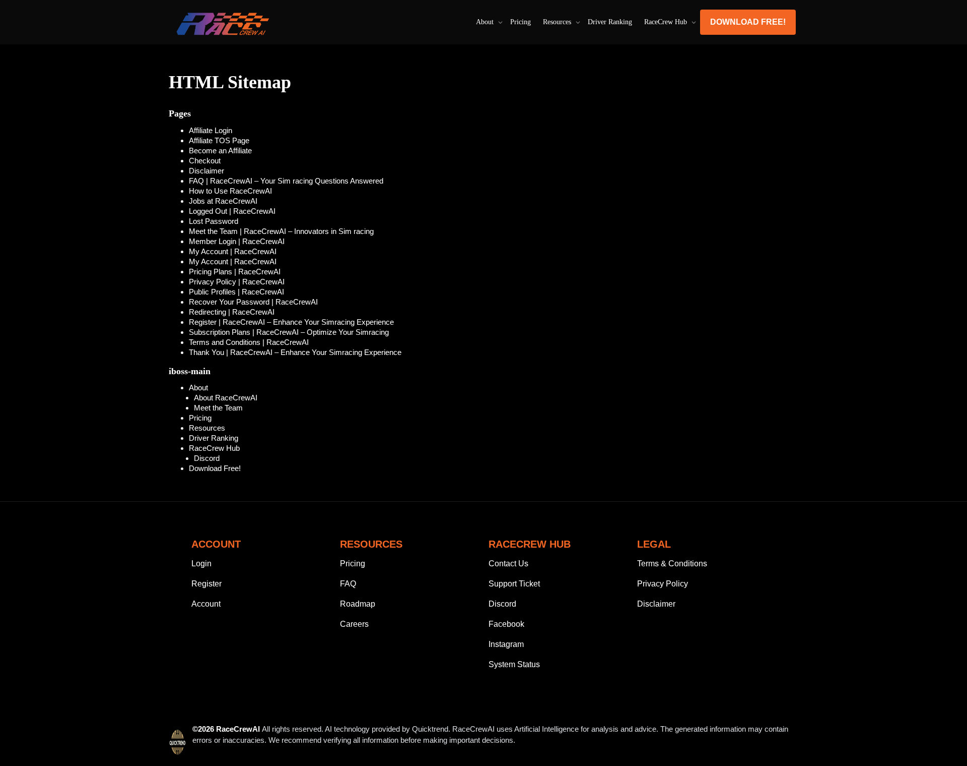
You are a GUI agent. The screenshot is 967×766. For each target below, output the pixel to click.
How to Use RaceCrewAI (230, 191)
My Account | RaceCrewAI (233, 251)
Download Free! (748, 22)
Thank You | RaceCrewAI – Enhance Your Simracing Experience (295, 352)
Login (201, 563)
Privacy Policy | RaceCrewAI (237, 281)
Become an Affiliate (220, 150)
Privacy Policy (662, 583)
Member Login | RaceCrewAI (237, 241)
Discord (207, 458)
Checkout (205, 160)
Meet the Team (218, 407)
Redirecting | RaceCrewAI (231, 312)
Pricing (520, 22)
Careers (354, 624)
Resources (558, 22)
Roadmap (357, 604)
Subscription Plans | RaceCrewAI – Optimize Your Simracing (289, 332)
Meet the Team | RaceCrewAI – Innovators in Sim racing (281, 231)
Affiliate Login (210, 130)
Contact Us (508, 563)
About (486, 22)
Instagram (506, 644)
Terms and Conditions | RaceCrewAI (249, 342)
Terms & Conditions (672, 563)
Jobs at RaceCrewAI (223, 201)
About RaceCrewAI (225, 397)
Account (206, 604)
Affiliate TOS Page (219, 140)
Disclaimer (206, 170)
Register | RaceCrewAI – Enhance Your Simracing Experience (291, 322)
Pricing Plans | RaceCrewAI (235, 271)
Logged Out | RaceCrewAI (232, 211)
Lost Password (213, 221)
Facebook (506, 624)
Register (206, 583)
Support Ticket (514, 583)
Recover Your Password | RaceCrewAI (253, 302)
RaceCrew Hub (666, 22)
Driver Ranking (610, 22)
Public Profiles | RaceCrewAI (236, 291)
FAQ (348, 583)
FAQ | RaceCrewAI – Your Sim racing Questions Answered (286, 180)
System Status (514, 664)
